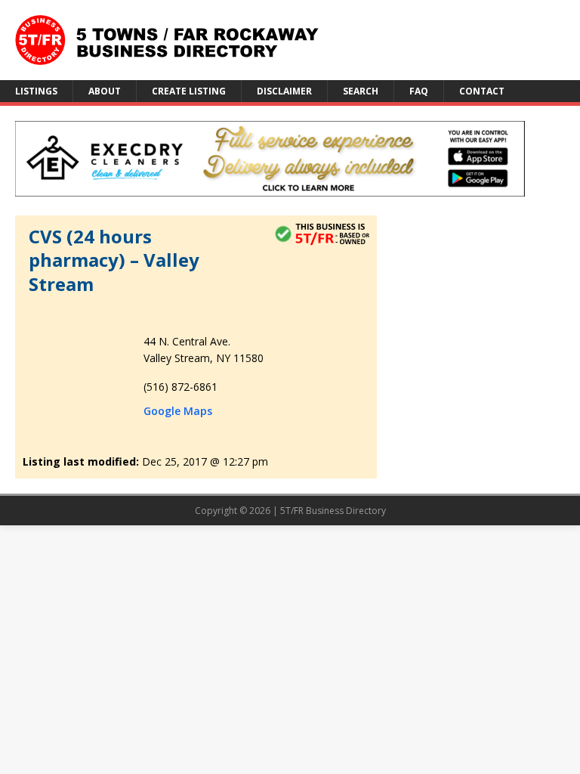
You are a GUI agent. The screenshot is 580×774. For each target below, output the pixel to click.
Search (360, 91)
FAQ (418, 91)
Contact (481, 91)
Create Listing (189, 91)
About (104, 91)
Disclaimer (284, 91)
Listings (36, 91)
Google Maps (177, 411)
